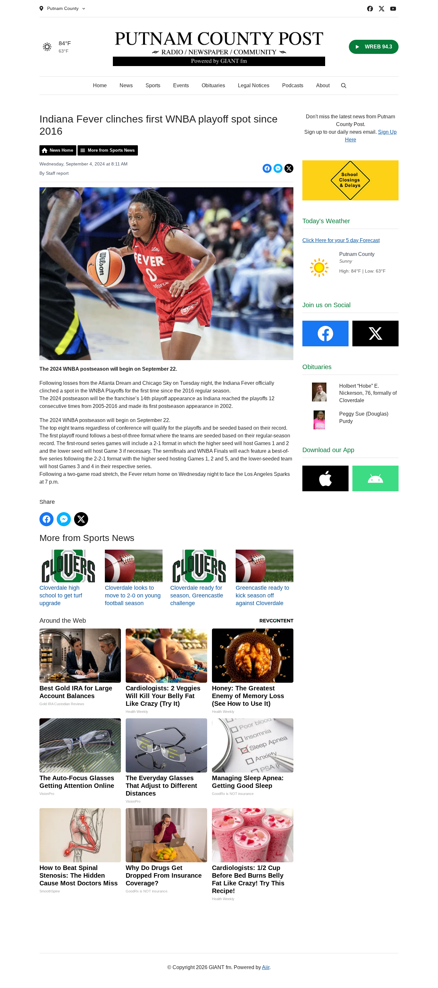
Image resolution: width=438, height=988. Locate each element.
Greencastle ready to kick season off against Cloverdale (262, 595)
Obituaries (213, 85)
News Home (61, 150)
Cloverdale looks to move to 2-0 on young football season (133, 595)
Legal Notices (253, 85)
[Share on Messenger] (278, 168)
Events (181, 85)
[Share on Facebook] (267, 168)
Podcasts (292, 85)
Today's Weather (326, 220)
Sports (153, 85)
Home (100, 85)
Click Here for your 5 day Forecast (341, 240)
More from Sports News (111, 150)
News (126, 85)
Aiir (265, 967)
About (323, 85)
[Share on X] (288, 168)
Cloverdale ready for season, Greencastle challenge (196, 595)
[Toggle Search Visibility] (343, 86)
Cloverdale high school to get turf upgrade (60, 595)
